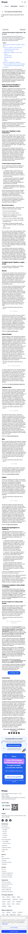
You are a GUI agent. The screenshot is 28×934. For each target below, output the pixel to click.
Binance (8, 896)
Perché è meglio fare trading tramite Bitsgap (14, 65)
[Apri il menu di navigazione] (25, 2)
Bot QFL (5, 837)
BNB (7, 914)
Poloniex (18, 903)
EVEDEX (21, 899)
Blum (5, 59)
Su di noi (4, 869)
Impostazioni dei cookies (7, 891)
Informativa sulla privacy (7, 884)
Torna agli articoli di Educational (13, 11)
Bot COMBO (5, 841)
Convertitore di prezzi (6, 862)
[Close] (26, 917)
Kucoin (8, 903)
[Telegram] (3, 820)
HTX (13, 901)
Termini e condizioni (6, 882)
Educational (22, 29)
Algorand (8, 912)
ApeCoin (14, 912)
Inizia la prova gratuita (14, 745)
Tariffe (3, 851)
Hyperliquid (18, 901)
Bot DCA (5, 831)
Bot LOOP (5, 835)
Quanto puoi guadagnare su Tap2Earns (11, 62)
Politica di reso (5, 885)
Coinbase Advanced (6, 899)
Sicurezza (4, 871)
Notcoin (6, 54)
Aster (3, 896)
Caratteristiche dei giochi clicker (11, 49)
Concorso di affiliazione (7, 875)
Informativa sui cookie (6, 887)
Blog (3, 856)
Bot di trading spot (6, 827)
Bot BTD (5, 833)
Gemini (8, 901)
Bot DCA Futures (6, 843)
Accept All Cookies (14, 931)
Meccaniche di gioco (9, 50)
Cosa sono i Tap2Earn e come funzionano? (12, 47)
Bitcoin (19, 914)
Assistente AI (4, 845)
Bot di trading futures (6, 839)
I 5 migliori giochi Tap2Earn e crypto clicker (12, 52)
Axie (3, 914)
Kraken (3, 903)
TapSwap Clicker (8, 57)
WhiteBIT (4, 906)
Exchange (4, 860)
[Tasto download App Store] (6, 809)
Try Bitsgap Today (14, 673)
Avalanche (20, 912)
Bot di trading (5, 826)
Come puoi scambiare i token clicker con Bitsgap (14, 64)
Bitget (18, 896)
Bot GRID (5, 829)
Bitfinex (13, 896)
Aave (3, 912)
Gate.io (3, 901)
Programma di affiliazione (7, 873)
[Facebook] (10, 820)
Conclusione (5, 67)
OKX (13, 903)
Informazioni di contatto (7, 876)
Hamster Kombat (7, 55)
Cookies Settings (14, 927)
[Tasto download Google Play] (6, 805)
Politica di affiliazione (6, 889)
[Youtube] (6, 820)
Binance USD (12, 914)
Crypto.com (15, 899)
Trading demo (5, 849)
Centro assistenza (6, 858)
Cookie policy (5, 923)
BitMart (9, 906)
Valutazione (4, 864)
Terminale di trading (6, 847)
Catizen (6, 60)
